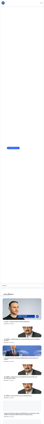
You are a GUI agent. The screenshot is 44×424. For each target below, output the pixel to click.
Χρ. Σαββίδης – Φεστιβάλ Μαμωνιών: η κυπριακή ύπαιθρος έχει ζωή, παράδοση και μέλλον (22, 339)
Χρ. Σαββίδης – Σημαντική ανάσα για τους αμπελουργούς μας (18, 395)
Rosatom (4, 285)
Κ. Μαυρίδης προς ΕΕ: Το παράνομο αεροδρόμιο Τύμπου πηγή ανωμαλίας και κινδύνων (21, 358)
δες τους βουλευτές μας (13, 148)
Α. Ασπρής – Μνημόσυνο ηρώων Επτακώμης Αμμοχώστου (17, 321)
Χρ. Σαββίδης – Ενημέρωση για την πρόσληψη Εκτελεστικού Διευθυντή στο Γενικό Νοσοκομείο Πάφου (20, 377)
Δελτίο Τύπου (6, 323)
